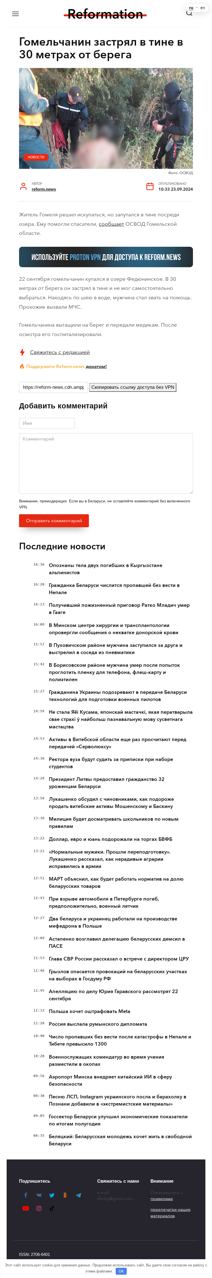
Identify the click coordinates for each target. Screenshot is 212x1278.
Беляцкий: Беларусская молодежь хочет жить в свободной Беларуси (120, 1140)
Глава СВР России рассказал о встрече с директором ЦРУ (119, 959)
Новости (36, 157)
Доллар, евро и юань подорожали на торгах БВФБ (110, 839)
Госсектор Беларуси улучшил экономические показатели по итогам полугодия (118, 1120)
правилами (161, 1198)
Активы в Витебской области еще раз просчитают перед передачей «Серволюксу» (117, 743)
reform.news (44, 189)
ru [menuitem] (191, 8)
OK (121, 1271)
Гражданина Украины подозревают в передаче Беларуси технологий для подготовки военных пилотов (118, 695)
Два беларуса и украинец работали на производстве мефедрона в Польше (113, 922)
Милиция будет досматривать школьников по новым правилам (114, 822)
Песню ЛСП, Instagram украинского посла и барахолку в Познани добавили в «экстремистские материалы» (117, 1100)
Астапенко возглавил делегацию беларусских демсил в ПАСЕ (117, 942)
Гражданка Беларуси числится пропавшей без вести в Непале (114, 588)
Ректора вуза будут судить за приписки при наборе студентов (111, 763)
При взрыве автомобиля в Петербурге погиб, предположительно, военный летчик (104, 902)
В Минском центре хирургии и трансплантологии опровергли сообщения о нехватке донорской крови (113, 629)
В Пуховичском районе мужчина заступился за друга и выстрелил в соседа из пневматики (115, 648)
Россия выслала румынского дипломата (98, 1024)
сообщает (111, 224)
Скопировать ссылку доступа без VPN (132, 387)
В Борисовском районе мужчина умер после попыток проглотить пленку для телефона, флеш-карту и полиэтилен (114, 672)
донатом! (96, 366)
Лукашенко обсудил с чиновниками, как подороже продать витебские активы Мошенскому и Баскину (111, 802)
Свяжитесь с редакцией (60, 352)
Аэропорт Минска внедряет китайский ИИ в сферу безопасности (110, 1080)
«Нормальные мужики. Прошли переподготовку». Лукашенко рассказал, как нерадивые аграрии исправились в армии (110, 859)
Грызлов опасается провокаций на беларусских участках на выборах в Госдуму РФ (118, 975)
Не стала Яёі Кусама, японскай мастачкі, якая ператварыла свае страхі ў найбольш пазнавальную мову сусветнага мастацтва (121, 719)
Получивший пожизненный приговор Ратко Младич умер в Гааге (119, 608)
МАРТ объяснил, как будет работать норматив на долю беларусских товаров (116, 882)
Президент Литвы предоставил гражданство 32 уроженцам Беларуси (107, 782)
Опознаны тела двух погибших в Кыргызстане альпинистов (105, 569)
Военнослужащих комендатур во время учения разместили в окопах (106, 1060)
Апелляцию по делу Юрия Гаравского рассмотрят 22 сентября (113, 995)
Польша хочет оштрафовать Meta (89, 1011)
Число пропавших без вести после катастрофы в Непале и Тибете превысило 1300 (120, 1040)
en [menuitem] (202, 8)
